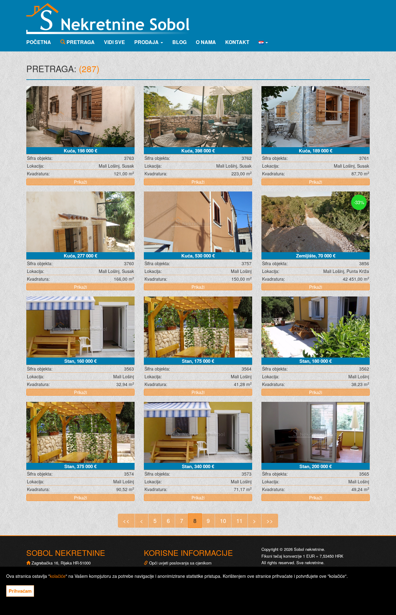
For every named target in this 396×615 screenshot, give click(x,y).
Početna (38, 42)
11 (239, 520)
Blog (179, 42)
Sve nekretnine (309, 562)
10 (223, 520)
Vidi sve (114, 42)
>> (269, 520)
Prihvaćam (20, 590)
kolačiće (58, 576)
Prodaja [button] (147, 42)
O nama (206, 42)
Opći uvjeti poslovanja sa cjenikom (180, 563)
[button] (263, 42)
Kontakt (237, 42)
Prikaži (80, 182)
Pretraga (80, 42)
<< (126, 520)
